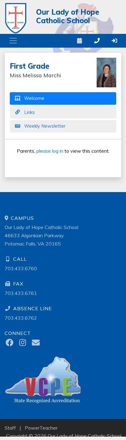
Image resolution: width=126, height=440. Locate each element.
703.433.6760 (21, 268)
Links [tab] (29, 112)
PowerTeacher (41, 428)
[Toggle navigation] (13, 40)
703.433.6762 (21, 318)
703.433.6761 (21, 293)
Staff (10, 428)
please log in (49, 151)
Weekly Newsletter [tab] (44, 126)
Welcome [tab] (33, 98)
